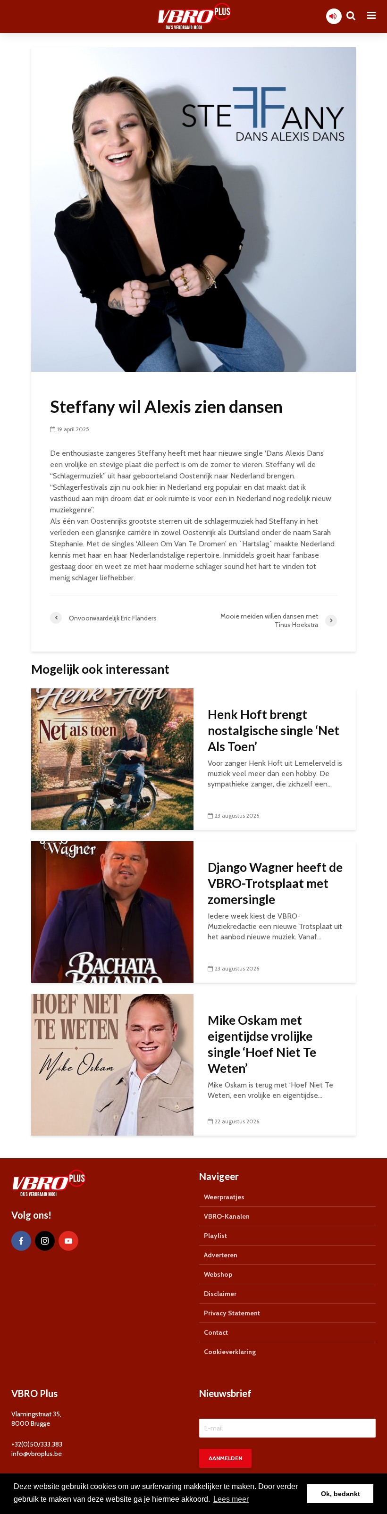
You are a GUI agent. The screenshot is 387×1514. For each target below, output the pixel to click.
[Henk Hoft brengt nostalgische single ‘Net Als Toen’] (112, 758)
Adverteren (220, 1255)
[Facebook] (21, 1241)
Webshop (218, 1274)
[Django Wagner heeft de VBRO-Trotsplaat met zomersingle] (112, 911)
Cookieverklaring (230, 1351)
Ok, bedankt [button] (340, 1493)
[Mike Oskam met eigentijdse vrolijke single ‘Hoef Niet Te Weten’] (112, 1064)
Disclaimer (220, 1293)
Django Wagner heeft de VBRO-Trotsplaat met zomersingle (275, 883)
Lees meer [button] (231, 1499)
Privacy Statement (232, 1313)
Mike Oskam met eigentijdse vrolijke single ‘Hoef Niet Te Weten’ (262, 1044)
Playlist (215, 1235)
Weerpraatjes (224, 1197)
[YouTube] (68, 1241)
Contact (216, 1332)
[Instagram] (45, 1241)
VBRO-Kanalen (227, 1216)
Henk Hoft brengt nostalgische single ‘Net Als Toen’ (273, 730)
